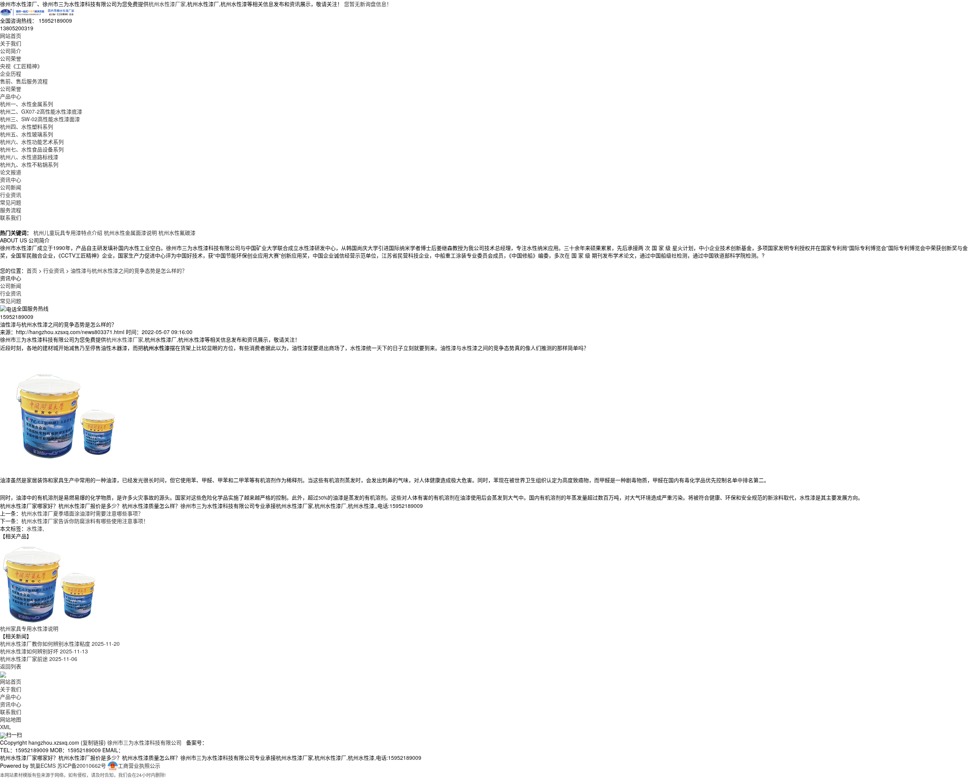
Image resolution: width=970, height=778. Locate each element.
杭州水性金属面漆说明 (130, 232)
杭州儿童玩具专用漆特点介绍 (67, 232)
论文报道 (10, 172)
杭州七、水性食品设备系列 (32, 149)
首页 (32, 270)
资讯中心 (10, 179)
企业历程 (10, 73)
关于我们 (10, 43)
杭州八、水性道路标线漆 (29, 157)
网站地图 (10, 719)
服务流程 (10, 210)
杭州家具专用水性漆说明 (29, 628)
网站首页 (10, 35)
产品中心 (10, 96)
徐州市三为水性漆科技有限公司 (144, 742)
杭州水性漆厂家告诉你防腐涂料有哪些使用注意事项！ (85, 521)
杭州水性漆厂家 (167, 4)
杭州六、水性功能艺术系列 (32, 141)
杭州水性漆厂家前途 (38, 658)
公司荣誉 (10, 58)
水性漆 (34, 528)
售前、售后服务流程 (24, 81)
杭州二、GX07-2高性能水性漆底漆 (41, 111)
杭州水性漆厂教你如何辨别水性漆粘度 (60, 643)
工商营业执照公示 (139, 765)
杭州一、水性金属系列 (26, 104)
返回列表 (10, 666)
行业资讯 (10, 194)
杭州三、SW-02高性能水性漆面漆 (40, 119)
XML (5, 727)
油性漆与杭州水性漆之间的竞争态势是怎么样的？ (128, 270)
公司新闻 (10, 187)
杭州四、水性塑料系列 (26, 126)
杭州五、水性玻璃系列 (26, 134)
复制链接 (93, 742)
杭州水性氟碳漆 (177, 232)
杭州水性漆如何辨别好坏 (44, 651)
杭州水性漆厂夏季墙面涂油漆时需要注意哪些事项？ (82, 513)
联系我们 (10, 217)
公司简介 (10, 51)
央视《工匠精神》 (21, 66)
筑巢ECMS (43, 765)
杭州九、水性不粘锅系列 (29, 164)
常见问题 (10, 202)
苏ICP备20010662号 (81, 765)
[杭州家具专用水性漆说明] (49, 581)
